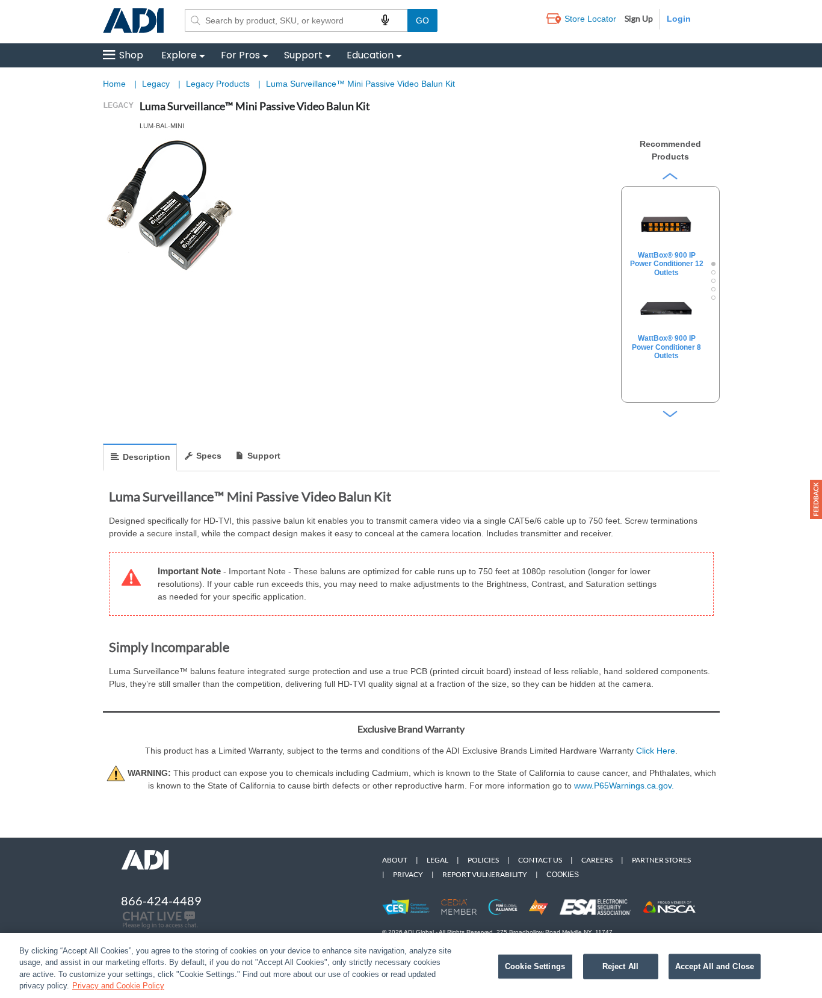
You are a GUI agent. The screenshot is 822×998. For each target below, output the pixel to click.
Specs (208, 455)
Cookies (562, 874)
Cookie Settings (535, 966)
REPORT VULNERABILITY (484, 874)
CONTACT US (540, 859)
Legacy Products (219, 83)
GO (422, 20)
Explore (179, 55)
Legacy (157, 83)
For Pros (240, 55)
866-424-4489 (161, 900)
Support (303, 55)
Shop (131, 55)
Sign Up (639, 18)
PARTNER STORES (661, 859)
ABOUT (394, 859)
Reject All (620, 966)
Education (370, 55)
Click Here (655, 750)
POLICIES (483, 859)
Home (114, 83)
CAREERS (597, 859)
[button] (816, 499)
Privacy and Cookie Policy (118, 985)
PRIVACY (408, 874)
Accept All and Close (715, 966)
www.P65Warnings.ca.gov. (624, 785)
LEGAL (437, 859)
